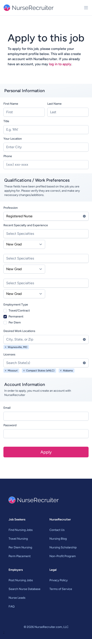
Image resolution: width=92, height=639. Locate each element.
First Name (10, 104)
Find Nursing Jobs (21, 530)
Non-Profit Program (62, 556)
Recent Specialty (25, 225)
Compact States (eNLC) (40, 370)
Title (6, 121)
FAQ (12, 606)
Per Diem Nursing (20, 547)
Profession (10, 208)
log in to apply (60, 64)
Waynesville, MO (17, 347)
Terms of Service (60, 589)
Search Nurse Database (24, 589)
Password (9, 425)
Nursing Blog (58, 538)
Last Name (54, 104)
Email (6, 408)
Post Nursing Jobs (21, 580)
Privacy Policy (58, 580)
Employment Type (15, 304)
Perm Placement (20, 556)
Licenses (9, 354)
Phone (7, 156)
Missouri (13, 370)
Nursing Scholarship (63, 547)
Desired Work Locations (19, 331)
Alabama (68, 370)
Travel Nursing (18, 538)
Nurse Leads (17, 598)
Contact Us (57, 530)
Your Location (12, 139)
